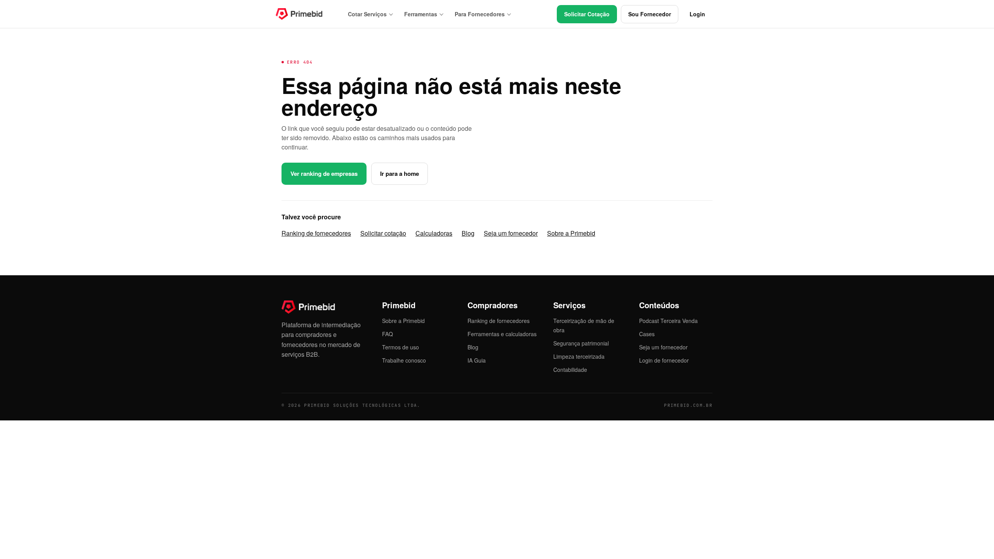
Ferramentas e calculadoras (502, 334)
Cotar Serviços (367, 14)
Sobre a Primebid (571, 233)
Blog (468, 233)
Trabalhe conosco (404, 360)
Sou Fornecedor (649, 14)
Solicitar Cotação (587, 14)
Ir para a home (399, 173)
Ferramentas (420, 14)
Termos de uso (400, 347)
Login (697, 14)
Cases (647, 334)
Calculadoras (433, 233)
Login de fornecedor (664, 360)
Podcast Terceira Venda (668, 321)
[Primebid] (305, 14)
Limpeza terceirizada (579, 356)
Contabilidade (570, 369)
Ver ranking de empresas (324, 173)
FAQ (387, 334)
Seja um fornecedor (511, 233)
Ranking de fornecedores (316, 233)
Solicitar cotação (383, 233)
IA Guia (476, 360)
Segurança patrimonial (581, 343)
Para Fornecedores (480, 14)
